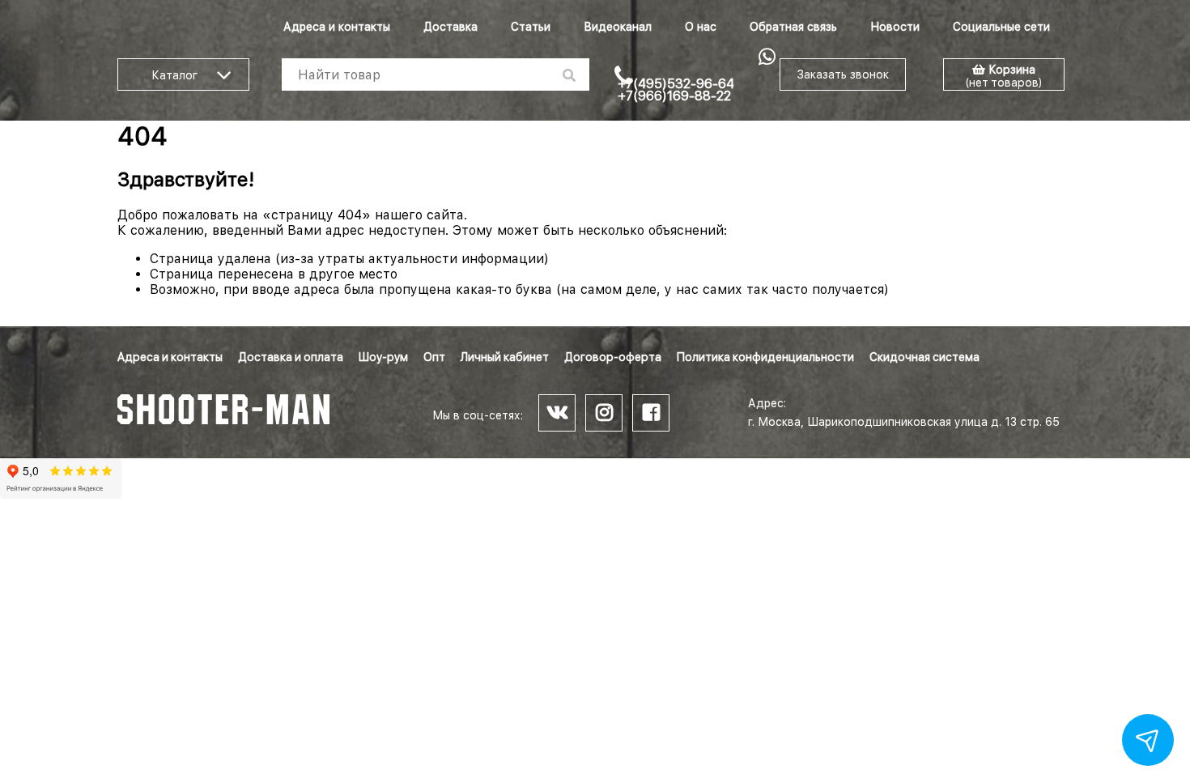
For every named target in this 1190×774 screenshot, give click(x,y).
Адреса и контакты (336, 26)
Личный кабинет (505, 357)
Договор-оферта (612, 357)
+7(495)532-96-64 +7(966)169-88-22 (676, 90)
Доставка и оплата (290, 357)
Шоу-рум (383, 357)
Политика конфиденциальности (765, 357)
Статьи (530, 26)
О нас (700, 26)
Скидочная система (924, 357)
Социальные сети (1001, 26)
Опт (434, 357)
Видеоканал (618, 26)
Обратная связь (793, 26)
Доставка (450, 26)
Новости (895, 26)
